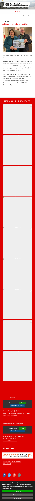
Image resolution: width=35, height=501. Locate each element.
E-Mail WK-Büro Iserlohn (10, 441)
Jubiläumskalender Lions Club (15, 24)
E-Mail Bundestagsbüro (10, 415)
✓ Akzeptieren (17, 491)
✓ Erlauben (22, 403)
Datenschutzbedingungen (17, 405)
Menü (18, 11)
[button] (17, 119)
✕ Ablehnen (17, 498)
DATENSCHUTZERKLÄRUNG (12, 461)
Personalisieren (17, 494)
